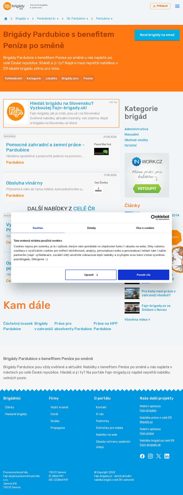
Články (9, 407)
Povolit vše (143, 274)
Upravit (88, 274)
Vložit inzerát (59, 407)
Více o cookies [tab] (145, 227)
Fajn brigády (148, 410)
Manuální (132, 134)
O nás (99, 414)
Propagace (58, 428)
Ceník (54, 414)
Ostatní (131, 145)
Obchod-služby (136, 140)
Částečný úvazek (18, 326)
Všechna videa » (137, 320)
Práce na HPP (105, 326)
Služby (55, 421)
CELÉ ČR (84, 208)
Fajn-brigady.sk (150, 445)
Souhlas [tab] (38, 227)
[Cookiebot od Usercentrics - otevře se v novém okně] (153, 217)
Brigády (43, 326)
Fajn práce (147, 433)
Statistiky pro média (109, 428)
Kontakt (101, 407)
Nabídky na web (106, 434)
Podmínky (102, 421)
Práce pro (73, 326)
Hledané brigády (16, 414)
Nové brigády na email (157, 35)
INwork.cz (146, 422)
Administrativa (136, 129)
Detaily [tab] (91, 227)
